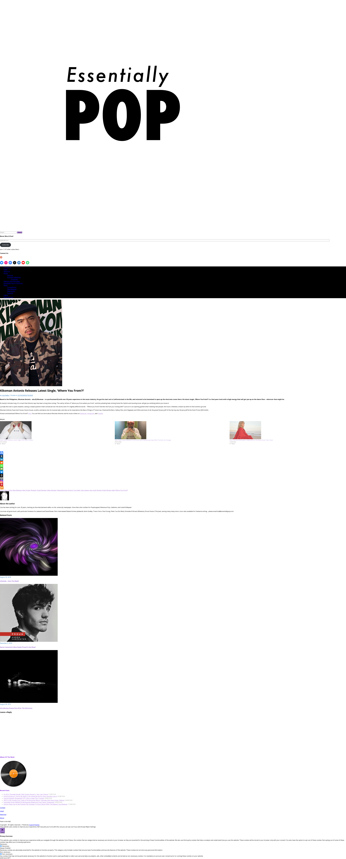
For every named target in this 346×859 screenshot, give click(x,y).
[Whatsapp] (1, 465)
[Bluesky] (1, 472)
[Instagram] (1, 481)
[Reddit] (1, 462)
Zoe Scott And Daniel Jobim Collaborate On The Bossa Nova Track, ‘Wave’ (251, 440)
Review (99, 490)
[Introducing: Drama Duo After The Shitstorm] (29, 702)
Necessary (5, 846)
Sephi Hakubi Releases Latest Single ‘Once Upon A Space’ (16, 440)
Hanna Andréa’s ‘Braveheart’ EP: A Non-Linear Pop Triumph (24, 798)
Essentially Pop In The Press (13, 283)
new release (85, 490)
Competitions (11, 287)
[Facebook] (1, 453)
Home (6, 273)
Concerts (10, 293)
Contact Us (7, 267)
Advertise (3, 815)
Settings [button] (93, 827)
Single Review (106, 490)
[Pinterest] (1, 484)
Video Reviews (51, 490)
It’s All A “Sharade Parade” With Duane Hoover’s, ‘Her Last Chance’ (26, 794)
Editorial (10, 275)
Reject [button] (88, 827)
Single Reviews (42, 490)
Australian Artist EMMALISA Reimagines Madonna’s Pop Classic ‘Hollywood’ (29, 802)
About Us (7, 271)
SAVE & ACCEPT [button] (5, 858)
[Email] (1, 468)
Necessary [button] (3, 844)
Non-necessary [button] (5, 852)
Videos (6, 295)
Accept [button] (83, 827)
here (29, 413)
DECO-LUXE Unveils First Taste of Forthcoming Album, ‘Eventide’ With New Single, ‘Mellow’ (34, 800)
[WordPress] (1, 478)
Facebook (83, 413)
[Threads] (1, 475)
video (113, 490)
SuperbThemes (34, 825)
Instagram (90, 413)
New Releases (12, 289)
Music (6, 285)
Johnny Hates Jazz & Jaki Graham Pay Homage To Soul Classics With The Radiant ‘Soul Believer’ (36, 804)
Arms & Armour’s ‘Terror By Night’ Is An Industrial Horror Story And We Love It (30, 796)
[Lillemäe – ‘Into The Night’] (29, 575)
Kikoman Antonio (67, 490)
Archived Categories (14, 277)
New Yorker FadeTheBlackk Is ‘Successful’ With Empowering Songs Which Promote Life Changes (143, 440)
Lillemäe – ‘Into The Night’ (9, 581)
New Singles (26, 490)
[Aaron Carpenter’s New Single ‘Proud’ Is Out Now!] (29, 641)
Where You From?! (121, 490)
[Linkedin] (1, 459)
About (2, 818)
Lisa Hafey (5, 395)
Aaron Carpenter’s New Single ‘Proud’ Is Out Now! (18, 647)
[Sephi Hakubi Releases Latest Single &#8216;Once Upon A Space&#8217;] (56, 430)
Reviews (33, 490)
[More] (2, 487)
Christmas (14, 279)
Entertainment (8, 297)
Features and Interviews (12, 281)
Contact (2, 808)
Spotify (100, 413)
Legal (5, 269)
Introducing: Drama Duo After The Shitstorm (16, 708)
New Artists (11, 291)
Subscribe (5, 245)
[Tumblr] (1, 456)
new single (93, 490)
